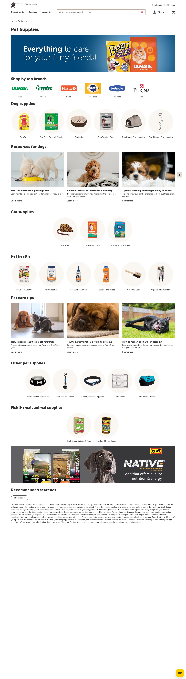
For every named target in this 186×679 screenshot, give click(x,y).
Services (33, 12)
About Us (46, 12)
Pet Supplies (18, 498)
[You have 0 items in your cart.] (173, 12)
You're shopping (31, 4)
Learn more (16, 200)
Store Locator (157, 5)
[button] (160, 12)
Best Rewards (169, 5)
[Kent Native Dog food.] (93, 464)
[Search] (142, 12)
